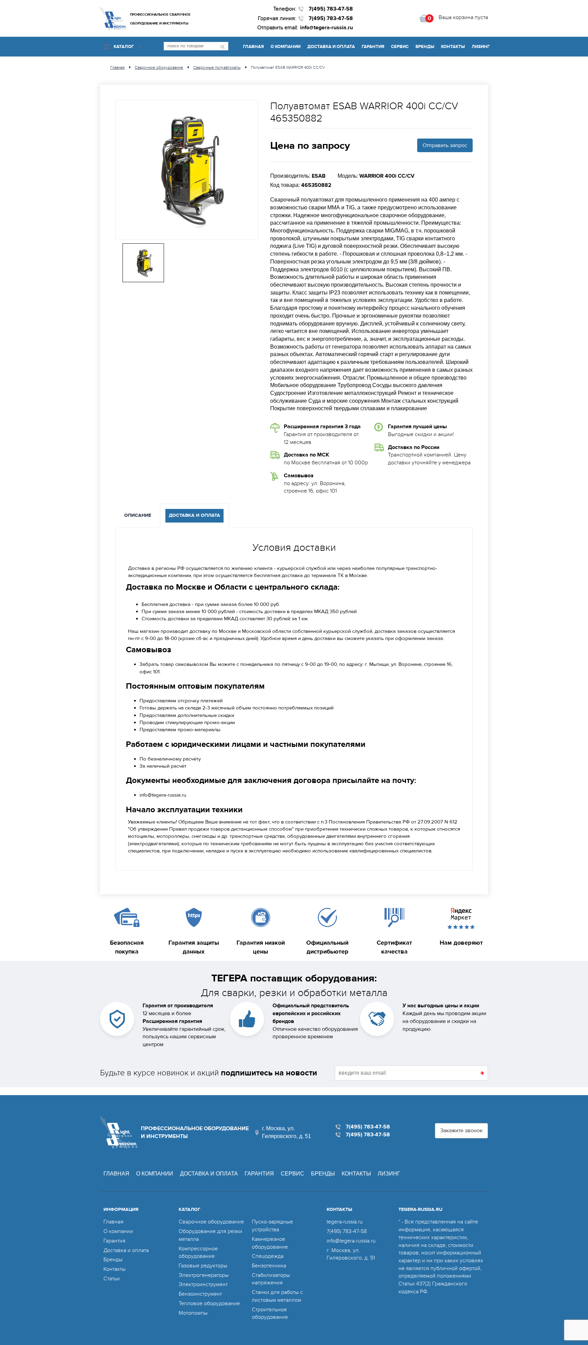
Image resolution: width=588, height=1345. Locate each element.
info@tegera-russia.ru (326, 27)
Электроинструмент (203, 1284)
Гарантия (373, 46)
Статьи (111, 1278)
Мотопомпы (193, 1313)
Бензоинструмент (200, 1294)
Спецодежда (267, 1256)
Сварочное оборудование (211, 1221)
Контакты (453, 46)
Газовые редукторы (203, 1265)
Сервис (400, 46)
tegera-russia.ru (345, 1221)
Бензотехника (269, 1265)
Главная (253, 46)
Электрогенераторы (204, 1275)
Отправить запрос (445, 145)
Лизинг (481, 46)
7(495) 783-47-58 (331, 8)
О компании (285, 46)
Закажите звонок (461, 1130)
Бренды (424, 46)
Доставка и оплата (331, 46)
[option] (187, 170)
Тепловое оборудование (209, 1303)
